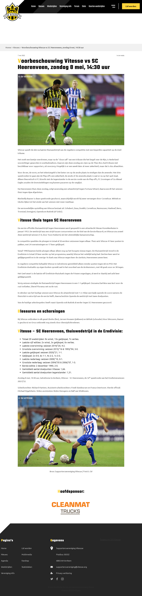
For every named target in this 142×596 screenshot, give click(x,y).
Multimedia (27, 554)
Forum (76, 6)
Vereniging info (65, 6)
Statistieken (27, 567)
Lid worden (131, 6)
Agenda (4, 560)
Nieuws (41, 6)
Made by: (64, 590)
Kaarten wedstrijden (97, 6)
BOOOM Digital (74, 590)
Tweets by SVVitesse (110, 539)
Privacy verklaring (64, 573)
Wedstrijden (52, 6)
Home (33, 6)
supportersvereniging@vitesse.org (71, 567)
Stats (84, 6)
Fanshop (25, 560)
